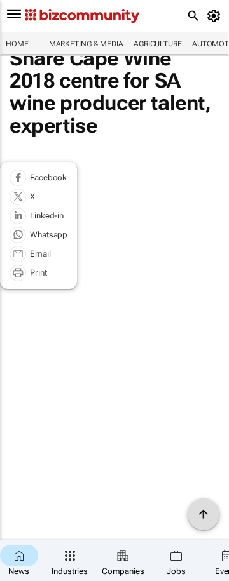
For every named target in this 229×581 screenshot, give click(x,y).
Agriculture (158, 43)
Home (17, 43)
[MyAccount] (216, 15)
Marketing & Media (86, 43)
